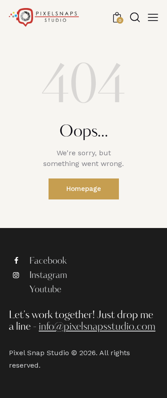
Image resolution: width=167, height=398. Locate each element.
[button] (153, 17)
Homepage (83, 189)
